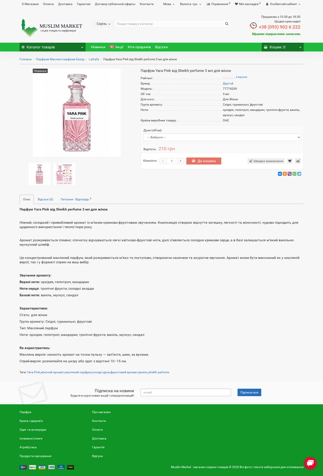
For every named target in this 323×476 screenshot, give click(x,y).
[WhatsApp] (294, 174)
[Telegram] (299, 174)
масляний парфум (78, 372)
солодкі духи (100, 372)
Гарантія (98, 447)
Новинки (98, 47)
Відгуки (161, 47)
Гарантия (84, 4)
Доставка (65, 4)
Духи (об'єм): (152, 130)
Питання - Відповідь (76, 199)
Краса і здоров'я (31, 421)
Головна (26, 59)
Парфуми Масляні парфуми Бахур (60, 59)
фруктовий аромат (124, 372)
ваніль (143, 372)
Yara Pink (33, 372)
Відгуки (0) (45, 199)
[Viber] (290, 174)
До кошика (207, 161)
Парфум (25, 412)
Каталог (41, 47)
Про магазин (101, 412)
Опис (26, 199)
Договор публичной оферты (115, 4)
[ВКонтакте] (280, 174)
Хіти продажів (139, 47)
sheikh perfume (158, 372)
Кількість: (150, 160)
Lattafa (94, 59)
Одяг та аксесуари (33, 429)
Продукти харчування (35, 456)
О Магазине (30, 4)
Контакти (147, 4)
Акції (119, 47)
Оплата (48, 4)
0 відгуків (241, 77)
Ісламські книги (31, 438)
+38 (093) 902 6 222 (279, 27)
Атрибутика (28, 447)
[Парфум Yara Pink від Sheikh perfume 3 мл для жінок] (40, 174)
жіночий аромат (52, 372)
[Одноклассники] (285, 174)
